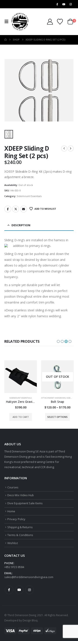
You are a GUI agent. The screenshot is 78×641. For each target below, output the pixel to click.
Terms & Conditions (20, 535)
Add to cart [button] (21, 416)
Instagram (29, 589)
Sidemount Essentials (29, 196)
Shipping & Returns (20, 527)
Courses (12, 487)
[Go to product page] (20, 376)
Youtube (19, 589)
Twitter (15, 209)
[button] (7, 21)
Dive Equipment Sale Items (25, 503)
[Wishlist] (59, 22)
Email (23, 209)
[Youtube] (64, 4)
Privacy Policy (16, 519)
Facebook (7, 209)
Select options (57, 416)
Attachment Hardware (53, 397)
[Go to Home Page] (5, 39)
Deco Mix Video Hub (20, 495)
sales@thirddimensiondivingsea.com (28, 577)
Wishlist (12, 543)
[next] (71, 148)
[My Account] (50, 22)
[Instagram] (70, 4)
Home (11, 511)
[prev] (64, 148)
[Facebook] (57, 4)
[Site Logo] (20, 21)
